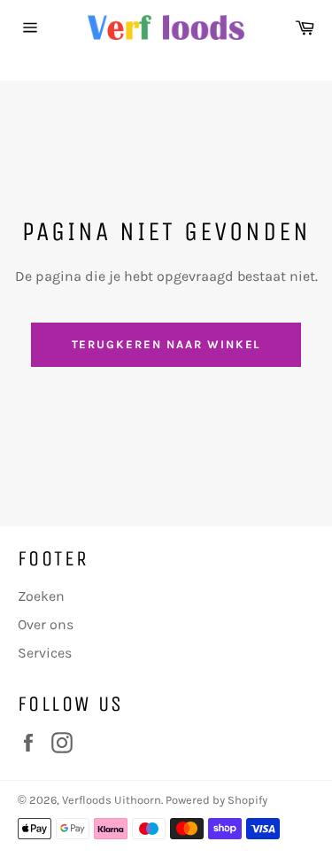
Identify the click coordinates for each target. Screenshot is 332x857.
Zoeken (41, 596)
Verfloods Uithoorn (111, 799)
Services (45, 652)
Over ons (45, 624)
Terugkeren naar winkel (166, 344)
